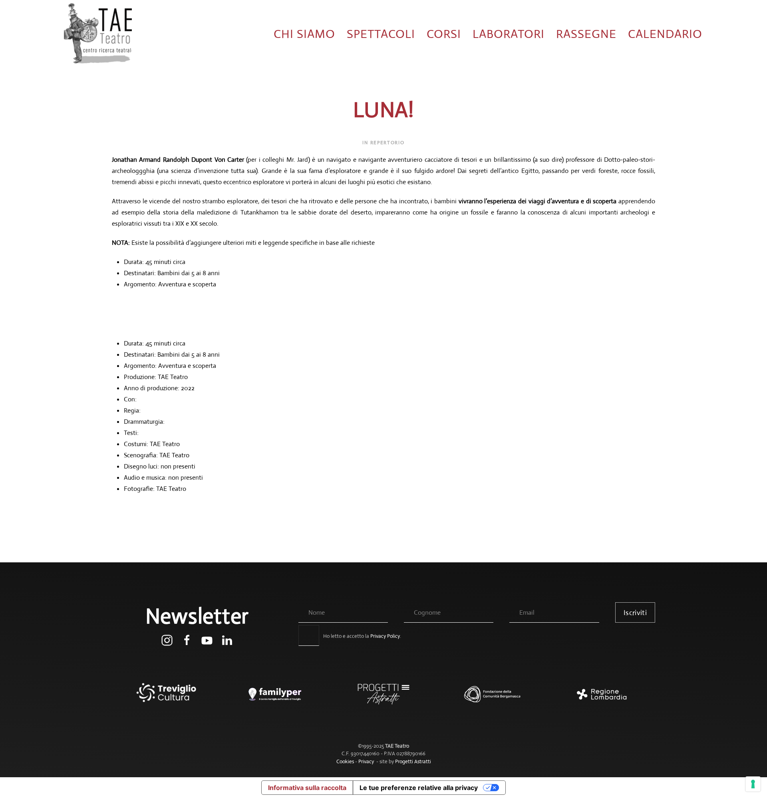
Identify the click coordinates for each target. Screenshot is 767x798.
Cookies (345, 761)
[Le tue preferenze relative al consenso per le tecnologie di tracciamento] (753, 784)
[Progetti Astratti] (383, 698)
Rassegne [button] (586, 33)
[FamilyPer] (275, 698)
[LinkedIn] (227, 639)
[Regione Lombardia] (600, 698)
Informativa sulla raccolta (307, 788)
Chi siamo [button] (304, 33)
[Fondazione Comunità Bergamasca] (492, 698)
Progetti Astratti (413, 761)
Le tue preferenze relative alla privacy (419, 788)
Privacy (366, 761)
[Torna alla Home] (98, 34)
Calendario (665, 33)
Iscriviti (635, 612)
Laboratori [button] (508, 33)
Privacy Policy (385, 636)
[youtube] (207, 639)
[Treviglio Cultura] (166, 698)
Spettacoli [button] (381, 33)
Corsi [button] (444, 33)
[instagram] (167, 639)
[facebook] (187, 639)
